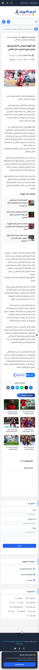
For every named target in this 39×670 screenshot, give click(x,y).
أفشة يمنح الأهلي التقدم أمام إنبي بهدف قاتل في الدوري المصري (17, 214)
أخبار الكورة (30, 598)
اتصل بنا (29, 580)
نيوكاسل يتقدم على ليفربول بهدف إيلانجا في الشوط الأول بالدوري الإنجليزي (11, 448)
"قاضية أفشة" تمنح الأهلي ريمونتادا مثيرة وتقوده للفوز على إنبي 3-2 (18, 203)
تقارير (20, 602)
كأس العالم (31, 607)
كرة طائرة (21, 611)
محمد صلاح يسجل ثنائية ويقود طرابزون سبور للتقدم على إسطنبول (17, 29)
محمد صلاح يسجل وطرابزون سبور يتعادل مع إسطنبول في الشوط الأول (28, 448)
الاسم (34, 510)
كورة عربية (31, 616)
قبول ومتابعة (19, 664)
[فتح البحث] (8, 22)
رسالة (34, 528)
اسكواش (19, 598)
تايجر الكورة (15, 354)
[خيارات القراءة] (37, 335)
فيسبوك (21, 364)
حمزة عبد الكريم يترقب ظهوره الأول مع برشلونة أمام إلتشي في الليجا (16, 226)
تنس (12, 602)
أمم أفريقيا (31, 602)
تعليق (11, 59)
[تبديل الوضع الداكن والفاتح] (3, 22)
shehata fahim (27, 55)
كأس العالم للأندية (16, 607)
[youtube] (3, 3)
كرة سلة (32, 611)
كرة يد (11, 611)
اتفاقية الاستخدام (27, 574)
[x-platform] (11, 3)
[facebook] (7, 3)
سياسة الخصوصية (26, 568)
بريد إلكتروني (31, 519)
